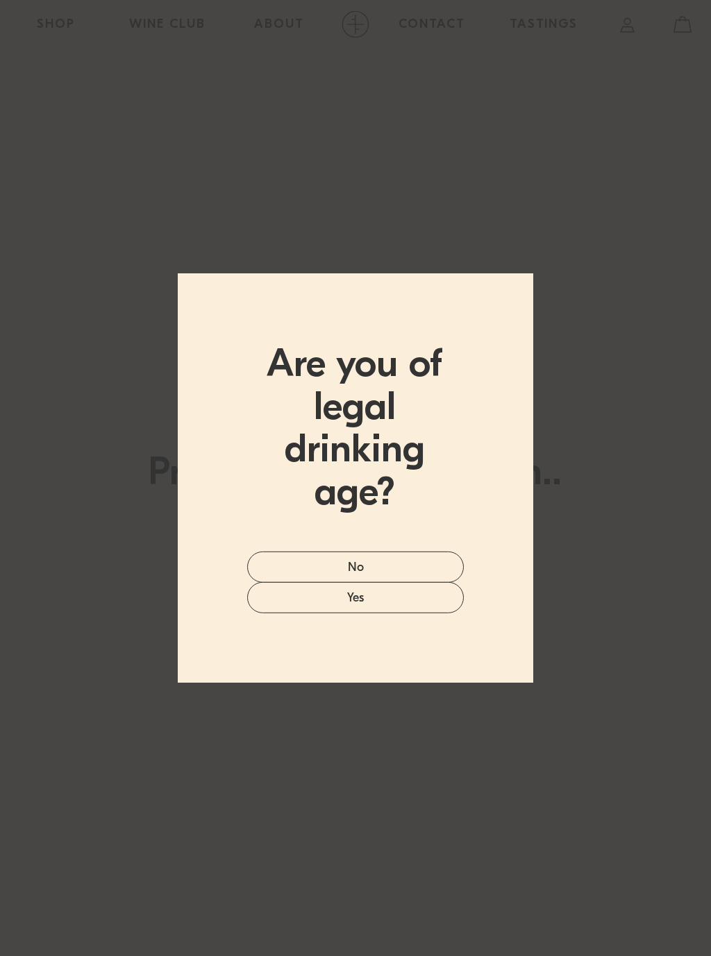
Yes (355, 597)
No (356, 567)
